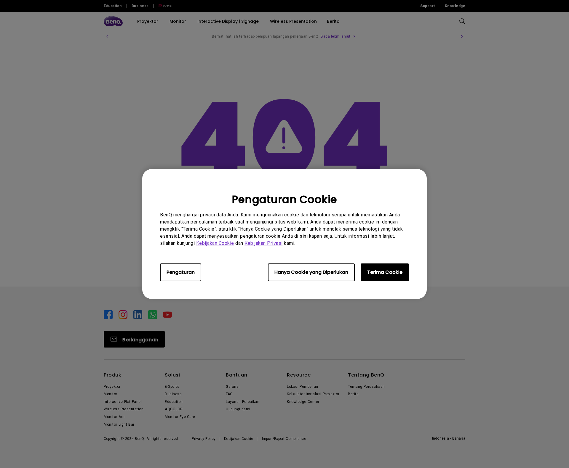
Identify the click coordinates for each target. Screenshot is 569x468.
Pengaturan (181, 272)
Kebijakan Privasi (263, 243)
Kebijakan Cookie (215, 243)
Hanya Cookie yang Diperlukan (311, 272)
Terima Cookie (384, 272)
